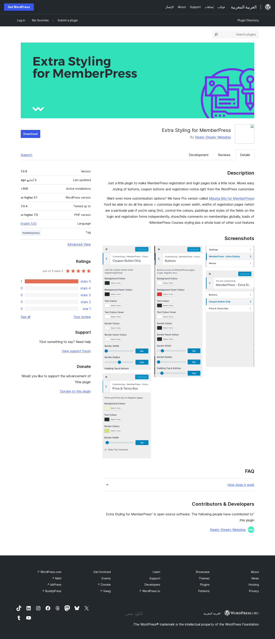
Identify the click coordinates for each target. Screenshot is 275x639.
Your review (82, 317)
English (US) (29, 223)
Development (199, 155)
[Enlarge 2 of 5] (249, 276)
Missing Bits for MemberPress (231, 198)
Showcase (203, 572)
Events (106, 578)
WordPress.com (49, 572)
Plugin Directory (248, 20)
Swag (105, 591)
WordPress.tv (149, 591)
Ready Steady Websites (213, 137)
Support (26, 155)
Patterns (204, 591)
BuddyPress (51, 591)
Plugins (205, 584)
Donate (104, 584)
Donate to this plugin (75, 391)
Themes (204, 578)
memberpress (31, 232)
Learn (156, 572)
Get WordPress (19, 7)
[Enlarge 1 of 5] (249, 251)
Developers (152, 584)
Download (30, 134)
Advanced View (79, 244)
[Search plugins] (216, 34)
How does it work (240, 485)
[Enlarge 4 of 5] (146, 251)
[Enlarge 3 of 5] (197, 251)
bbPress (54, 584)
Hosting (254, 584)
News (255, 578)
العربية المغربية (212, 613)
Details (245, 155)
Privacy (254, 591)
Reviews (224, 155)
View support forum (76, 351)
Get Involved (102, 572)
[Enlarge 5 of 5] (146, 379)
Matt (56, 578)
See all (25, 317)
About (255, 572)
